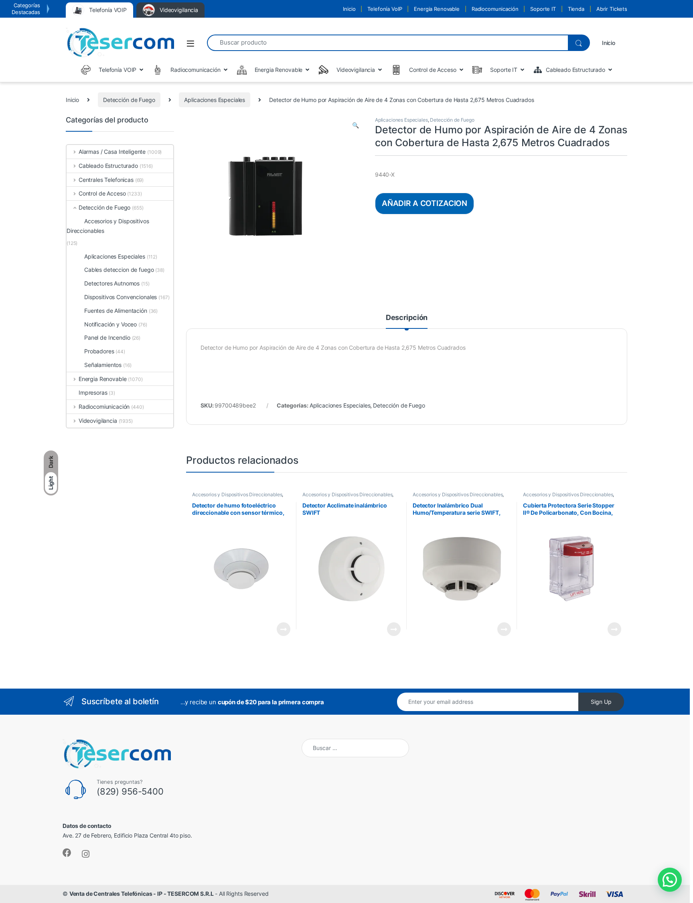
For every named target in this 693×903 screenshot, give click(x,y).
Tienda (576, 9)
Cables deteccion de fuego (119, 269)
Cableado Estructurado (108, 165)
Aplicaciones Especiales (214, 99)
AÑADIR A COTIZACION (424, 203)
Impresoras (93, 392)
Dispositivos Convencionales (120, 297)
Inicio (349, 9)
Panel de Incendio (107, 337)
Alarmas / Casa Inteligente (112, 151)
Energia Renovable (437, 9)
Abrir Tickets (611, 9)
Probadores (99, 351)
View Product (280, 629)
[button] (355, 125)
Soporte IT (543, 9)
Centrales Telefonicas (106, 179)
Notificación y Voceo (110, 324)
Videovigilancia (98, 420)
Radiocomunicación (495, 9)
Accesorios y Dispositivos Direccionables (237, 494)
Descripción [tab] (407, 318)
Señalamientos (103, 364)
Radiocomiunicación (104, 406)
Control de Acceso (102, 193)
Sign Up (601, 701)
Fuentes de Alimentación (115, 310)
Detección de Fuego (129, 99)
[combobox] (387, 43)
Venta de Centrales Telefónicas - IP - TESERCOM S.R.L (141, 893)
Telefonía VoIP (384, 9)
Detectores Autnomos (112, 283)
